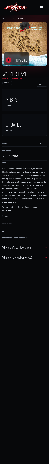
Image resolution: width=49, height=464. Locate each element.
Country (7, 83)
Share (41, 84)
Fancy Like (20, 60)
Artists (6, 19)
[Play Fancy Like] (8, 60)
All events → (41, 224)
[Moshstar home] (15, 7)
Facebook (7, 216)
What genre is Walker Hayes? (17, 257)
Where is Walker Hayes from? (17, 247)
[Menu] (43, 7)
